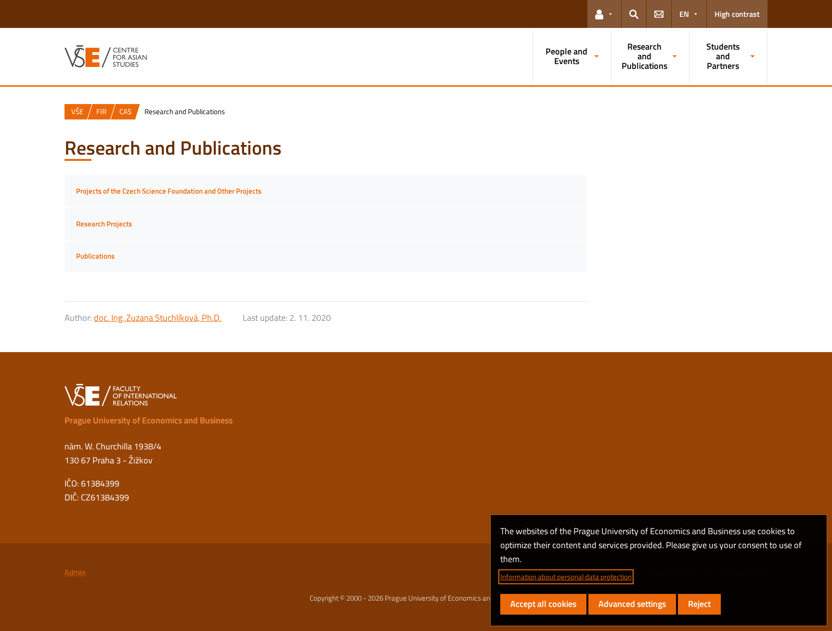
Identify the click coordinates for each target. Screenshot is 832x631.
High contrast (737, 14)
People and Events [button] (566, 56)
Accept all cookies (543, 603)
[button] (604, 14)
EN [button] (684, 14)
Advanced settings (632, 603)
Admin (75, 572)
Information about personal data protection (566, 576)
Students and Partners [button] (723, 56)
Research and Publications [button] (644, 56)
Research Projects (104, 223)
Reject (699, 603)
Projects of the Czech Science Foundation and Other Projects (168, 191)
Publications (95, 256)
